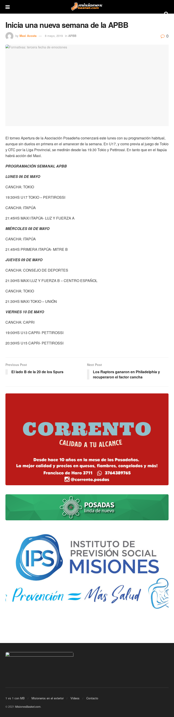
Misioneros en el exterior (47, 698)
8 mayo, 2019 (54, 35)
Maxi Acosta (27, 35)
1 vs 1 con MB (15, 698)
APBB (72, 35)
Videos (75, 698)
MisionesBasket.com (28, 706)
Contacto (92, 698)
